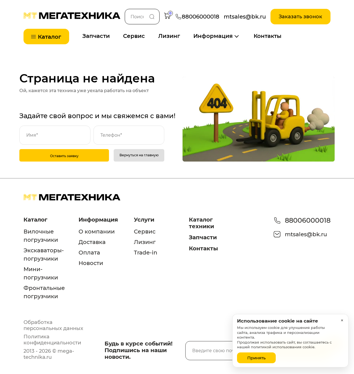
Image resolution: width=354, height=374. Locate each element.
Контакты (268, 36)
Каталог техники (201, 223)
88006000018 (307, 220)
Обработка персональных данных (53, 325)
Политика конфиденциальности (52, 340)
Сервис (134, 36)
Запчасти (96, 36)
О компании (97, 231)
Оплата (89, 252)
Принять (256, 357)
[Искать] (152, 16)
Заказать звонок (300, 17)
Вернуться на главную (139, 155)
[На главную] (72, 17)
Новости (91, 263)
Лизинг (169, 36)
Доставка (92, 242)
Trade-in (145, 252)
